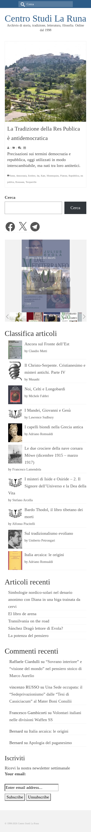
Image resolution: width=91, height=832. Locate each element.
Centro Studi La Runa (45, 18)
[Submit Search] (21, 4)
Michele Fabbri (39, 396)
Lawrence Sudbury (41, 417)
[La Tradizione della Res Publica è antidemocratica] (45, 81)
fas (38, 175)
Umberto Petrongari (42, 540)
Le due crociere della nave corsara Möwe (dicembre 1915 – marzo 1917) (53, 455)
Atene (12, 175)
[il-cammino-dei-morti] (52, 317)
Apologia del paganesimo (50, 742)
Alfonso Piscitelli (23, 524)
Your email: (15, 774)
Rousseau (19, 182)
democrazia (21, 175)
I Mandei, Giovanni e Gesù (47, 410)
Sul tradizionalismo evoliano (48, 533)
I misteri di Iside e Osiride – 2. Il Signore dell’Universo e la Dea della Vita (47, 486)
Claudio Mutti (38, 351)
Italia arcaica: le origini (44, 554)
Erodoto (31, 175)
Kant (43, 175)
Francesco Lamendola (26, 469)
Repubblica (74, 175)
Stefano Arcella (22, 500)
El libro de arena (22, 613)
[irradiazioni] (18, 317)
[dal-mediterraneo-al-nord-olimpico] (69, 317)
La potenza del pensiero (28, 635)
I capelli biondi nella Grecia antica (53, 427)
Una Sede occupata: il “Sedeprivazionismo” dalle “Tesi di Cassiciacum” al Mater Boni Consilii (45, 694)
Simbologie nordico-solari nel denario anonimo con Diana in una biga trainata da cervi (44, 599)
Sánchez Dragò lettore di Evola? (35, 628)
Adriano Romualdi (40, 434)
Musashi (34, 379)
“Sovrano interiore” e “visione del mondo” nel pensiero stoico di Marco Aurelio (45, 668)
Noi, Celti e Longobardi (44, 389)
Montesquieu (53, 175)
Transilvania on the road (28, 621)
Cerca (10, 197)
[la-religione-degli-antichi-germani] (35, 317)
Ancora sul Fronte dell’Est (46, 344)
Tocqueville (31, 182)
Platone (63, 175)
